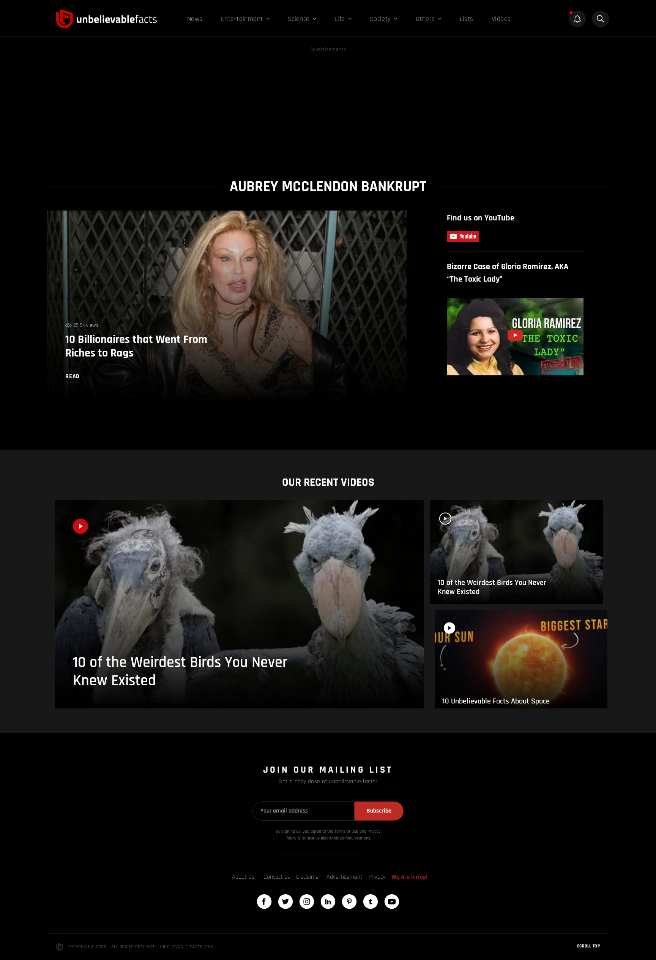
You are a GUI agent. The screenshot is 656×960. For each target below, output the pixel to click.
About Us (243, 877)
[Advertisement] (328, 107)
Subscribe (379, 811)
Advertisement (344, 877)
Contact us (276, 877)
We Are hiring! (409, 877)
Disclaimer (308, 877)
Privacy (377, 877)
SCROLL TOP (588, 946)
